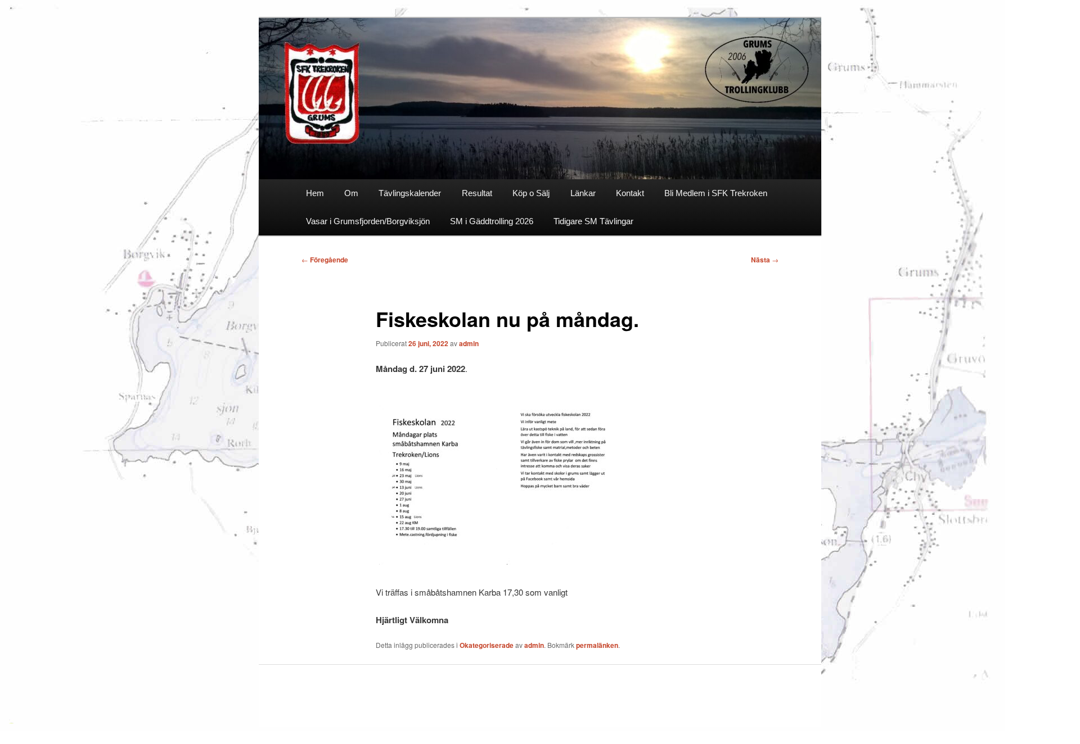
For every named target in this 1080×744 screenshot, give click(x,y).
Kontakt (630, 193)
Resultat (477, 193)
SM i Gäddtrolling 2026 (491, 221)
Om (351, 193)
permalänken (597, 645)
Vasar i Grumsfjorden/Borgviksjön (368, 221)
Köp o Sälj (531, 193)
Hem (315, 193)
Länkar (583, 193)
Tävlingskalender (410, 193)
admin (469, 343)
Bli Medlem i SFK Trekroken (715, 193)
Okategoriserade (487, 645)
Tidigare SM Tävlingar (593, 221)
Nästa (764, 260)
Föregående (325, 260)
